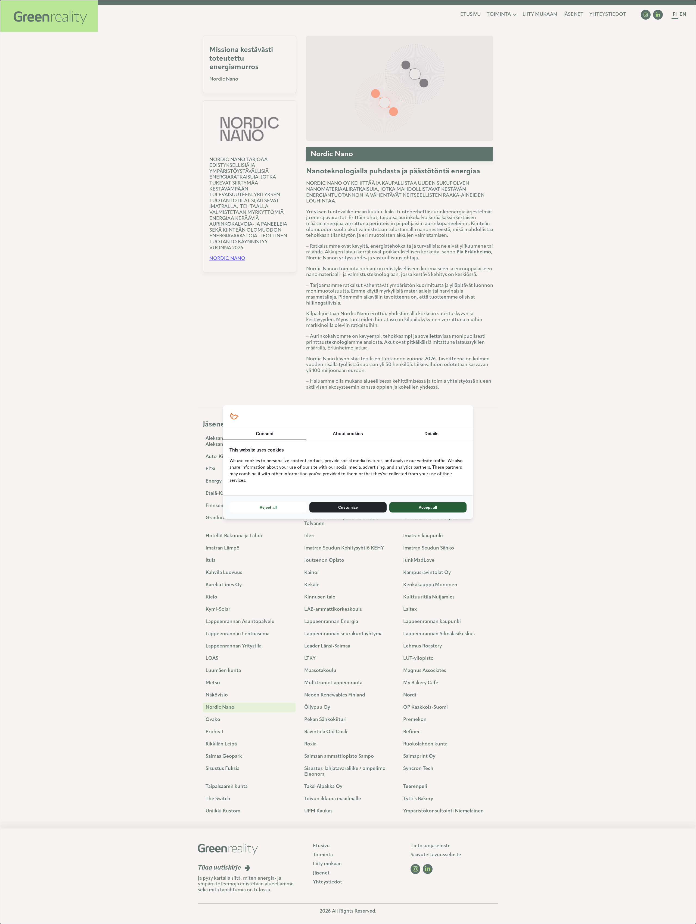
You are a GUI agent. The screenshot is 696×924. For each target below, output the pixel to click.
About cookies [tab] (348, 433)
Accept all (428, 507)
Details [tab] (431, 433)
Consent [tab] (265, 433)
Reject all (268, 507)
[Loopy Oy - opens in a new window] (234, 416)
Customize (348, 507)
